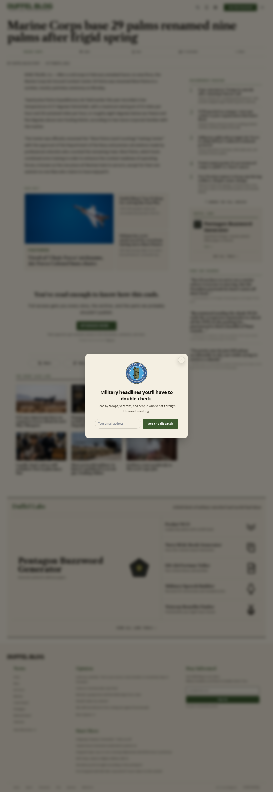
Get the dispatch (160, 423)
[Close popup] (181, 360)
